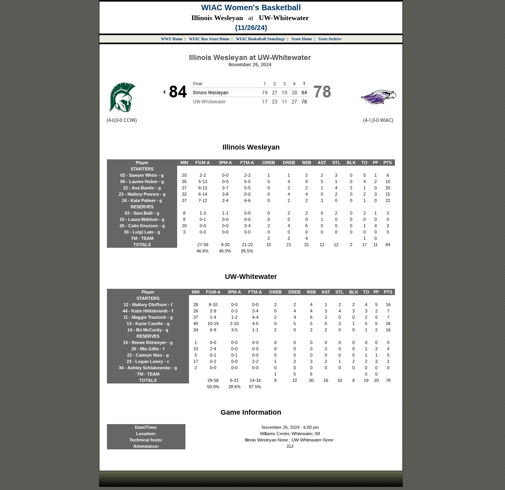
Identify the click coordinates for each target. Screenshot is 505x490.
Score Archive (329, 39)
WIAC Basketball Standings (260, 39)
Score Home (302, 39)
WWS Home (171, 39)
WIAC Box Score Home (209, 39)
